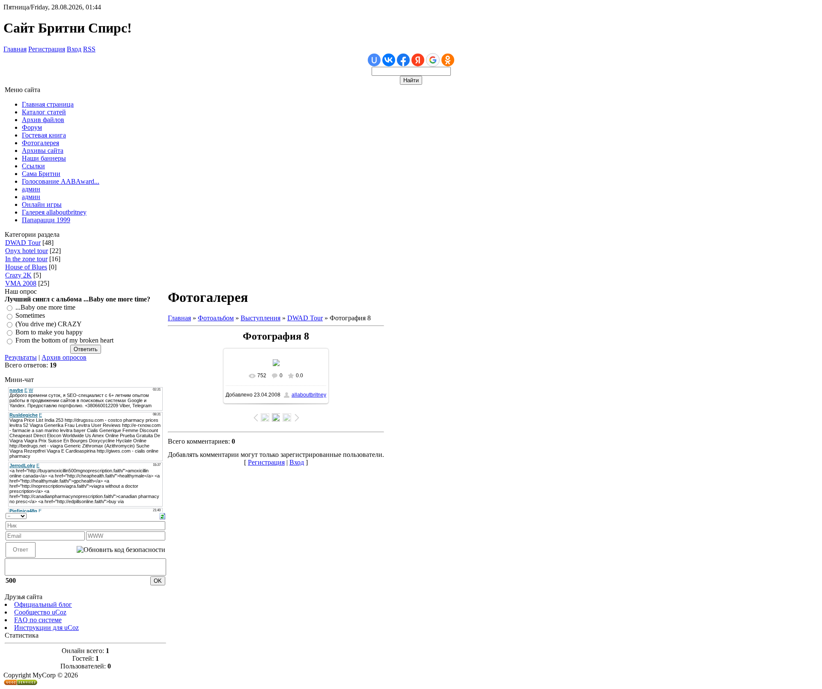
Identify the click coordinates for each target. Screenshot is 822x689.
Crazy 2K (18, 275)
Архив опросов (64, 357)
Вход (74, 49)
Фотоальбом (216, 318)
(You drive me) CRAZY (48, 324)
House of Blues (26, 267)
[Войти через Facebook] (403, 60)
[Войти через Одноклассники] (447, 60)
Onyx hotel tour (26, 250)
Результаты (21, 357)
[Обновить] (162, 515)
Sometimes (30, 315)
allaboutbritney (309, 395)
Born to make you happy (49, 332)
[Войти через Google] (433, 60)
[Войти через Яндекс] (417, 60)
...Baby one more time (45, 307)
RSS (89, 49)
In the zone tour (26, 258)
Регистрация (46, 49)
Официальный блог (43, 604)
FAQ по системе (38, 619)
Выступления (260, 318)
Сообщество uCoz (40, 612)
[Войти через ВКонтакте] (388, 60)
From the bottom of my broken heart (64, 340)
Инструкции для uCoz (46, 627)
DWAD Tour (23, 242)
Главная (15, 49)
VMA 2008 (20, 283)
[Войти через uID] (374, 60)
